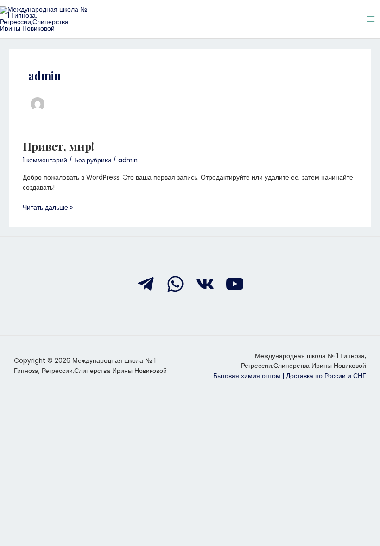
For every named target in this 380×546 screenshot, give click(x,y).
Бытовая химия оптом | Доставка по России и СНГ (289, 376)
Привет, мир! (58, 146)
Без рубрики (92, 160)
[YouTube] (235, 284)
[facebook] (146, 284)
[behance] (205, 284)
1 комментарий (45, 160)
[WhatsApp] (175, 284)
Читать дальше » (48, 207)
